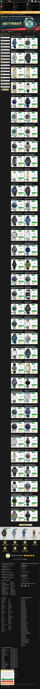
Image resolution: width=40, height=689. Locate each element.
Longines (9, 601)
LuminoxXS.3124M (14, 537)
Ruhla (9, 615)
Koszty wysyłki (4, 590)
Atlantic (29, 494)
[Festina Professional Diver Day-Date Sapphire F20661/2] (28, 279)
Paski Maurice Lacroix (5, 668)
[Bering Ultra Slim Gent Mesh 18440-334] (14, 176)
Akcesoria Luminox (4, 649)
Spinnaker (31, 479)
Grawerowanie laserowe (5, 587)
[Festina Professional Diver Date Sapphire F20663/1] (14, 205)
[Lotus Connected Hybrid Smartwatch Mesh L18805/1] (14, 353)
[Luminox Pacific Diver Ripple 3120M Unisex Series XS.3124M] (14, 533)
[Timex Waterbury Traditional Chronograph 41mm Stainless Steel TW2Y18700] (28, 338)
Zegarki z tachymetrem (24, 631)
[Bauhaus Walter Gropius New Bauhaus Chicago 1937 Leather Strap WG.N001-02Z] (28, 516)
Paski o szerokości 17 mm (14, 658)
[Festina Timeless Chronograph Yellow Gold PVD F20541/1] (28, 368)
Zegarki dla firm (13, 591)
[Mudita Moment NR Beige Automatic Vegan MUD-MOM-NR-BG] (14, 457)
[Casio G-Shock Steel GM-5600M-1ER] (28, 294)
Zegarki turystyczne (24, 625)
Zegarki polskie (23, 620)
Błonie (17, 509)
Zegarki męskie (23, 603)
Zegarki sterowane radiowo (25, 622)
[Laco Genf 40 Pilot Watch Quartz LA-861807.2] (28, 442)
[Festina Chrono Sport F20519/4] (28, 191)
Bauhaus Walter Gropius (31, 465)
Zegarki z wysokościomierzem (25, 633)
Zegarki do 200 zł (23, 635)
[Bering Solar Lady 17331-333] (28, 176)
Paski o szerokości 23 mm (14, 663)
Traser (9, 626)
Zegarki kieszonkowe (24, 612)
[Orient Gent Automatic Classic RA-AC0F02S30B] (28, 397)
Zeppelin (9, 630)
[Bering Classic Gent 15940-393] (28, 102)
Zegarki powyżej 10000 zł (24, 643)
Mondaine (9, 608)
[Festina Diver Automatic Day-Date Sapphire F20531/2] (14, 412)
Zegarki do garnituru (24, 609)
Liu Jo (9, 600)
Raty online (12, 588)
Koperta (3, 51)
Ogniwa (3, 660)
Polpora (9, 613)
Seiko (9, 617)
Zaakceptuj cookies (7, 679)
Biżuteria (3, 651)
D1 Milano (3, 617)
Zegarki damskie (23, 602)
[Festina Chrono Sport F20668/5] (14, 117)
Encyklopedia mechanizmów (5, 584)
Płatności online (13, 586)
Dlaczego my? (12, 582)
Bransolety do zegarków (5, 654)
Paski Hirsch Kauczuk (5, 663)
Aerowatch (3, 599)
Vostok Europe (10, 628)
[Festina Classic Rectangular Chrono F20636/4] (14, 161)
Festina (16, 36)
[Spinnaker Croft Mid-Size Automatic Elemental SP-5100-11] (28, 486)
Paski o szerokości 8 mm (14, 649)
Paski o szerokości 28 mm (14, 666)
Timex (30, 140)
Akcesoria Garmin (4, 649)
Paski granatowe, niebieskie (14, 673)
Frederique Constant (4, 624)
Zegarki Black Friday (13, 594)
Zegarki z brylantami (24, 627)
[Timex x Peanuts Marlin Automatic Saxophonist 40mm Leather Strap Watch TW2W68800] (14, 486)
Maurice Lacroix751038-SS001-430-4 (24, 537)
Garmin (3, 625)
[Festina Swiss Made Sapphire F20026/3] (14, 309)
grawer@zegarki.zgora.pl (11, 575)
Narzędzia (3, 658)
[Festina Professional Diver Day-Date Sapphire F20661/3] (14, 294)
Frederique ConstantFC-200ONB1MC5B (34, 537)
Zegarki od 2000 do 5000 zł (25, 641)
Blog (2, 581)
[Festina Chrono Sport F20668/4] (28, 117)
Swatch (9, 621)
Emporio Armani (4, 620)
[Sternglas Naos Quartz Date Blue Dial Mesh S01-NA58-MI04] (28, 250)
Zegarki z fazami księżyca (24, 629)
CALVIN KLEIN (3, 611)
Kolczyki (3, 656)
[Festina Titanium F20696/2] (14, 58)
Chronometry (23, 600)
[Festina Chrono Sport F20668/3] (14, 132)
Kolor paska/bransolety (5, 82)
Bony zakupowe (4, 652)
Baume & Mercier (4, 608)
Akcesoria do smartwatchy (5, 650)
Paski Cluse (3, 661)
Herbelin (3, 627)
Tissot (9, 625)
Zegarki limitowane (24, 614)
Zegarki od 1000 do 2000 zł (25, 640)
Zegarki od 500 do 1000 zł (24, 639)
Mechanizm (4, 54)
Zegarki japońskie (23, 611)
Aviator (3, 603)
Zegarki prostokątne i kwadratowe (24, 621)
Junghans (3, 631)
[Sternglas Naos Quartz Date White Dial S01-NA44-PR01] (28, 324)
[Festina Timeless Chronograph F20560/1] (14, 235)
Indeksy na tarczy (4, 85)
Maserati (9, 605)
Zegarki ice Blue (23, 605)
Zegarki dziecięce (23, 610)
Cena (3, 42)
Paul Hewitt (10, 612)
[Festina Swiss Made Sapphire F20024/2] (28, 235)
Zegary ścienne (23, 644)
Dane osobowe (4, 583)
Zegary (22, 643)
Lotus (17, 346)
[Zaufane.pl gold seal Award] (8, 555)
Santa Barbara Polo (11, 616)
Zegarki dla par (23, 604)
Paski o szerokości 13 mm (14, 654)
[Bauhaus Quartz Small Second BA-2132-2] (28, 383)
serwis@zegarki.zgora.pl (11, 572)
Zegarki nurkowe (23, 619)
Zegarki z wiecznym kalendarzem (25, 632)
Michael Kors (10, 607)
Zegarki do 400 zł (23, 637)
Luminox (9, 604)
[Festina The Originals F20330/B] (28, 309)
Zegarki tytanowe (23, 626)
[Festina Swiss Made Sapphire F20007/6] (14, 43)
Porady (11, 587)
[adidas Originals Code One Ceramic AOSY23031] (14, 265)
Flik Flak (3, 622)
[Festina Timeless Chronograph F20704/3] (28, 132)
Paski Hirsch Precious (5, 665)
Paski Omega (3, 669)
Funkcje (3, 57)
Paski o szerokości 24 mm (14, 664)
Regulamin (12, 589)
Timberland (10, 623)
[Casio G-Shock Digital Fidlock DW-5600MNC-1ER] (28, 58)
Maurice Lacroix (10, 606)
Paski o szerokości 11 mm (14, 652)
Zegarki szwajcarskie (24, 624)
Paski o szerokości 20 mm (14, 660)
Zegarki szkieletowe (24, 623)
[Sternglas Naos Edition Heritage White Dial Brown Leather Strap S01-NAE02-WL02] (14, 397)
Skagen (9, 619)
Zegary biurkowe (23, 645)
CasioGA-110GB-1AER (4, 537)
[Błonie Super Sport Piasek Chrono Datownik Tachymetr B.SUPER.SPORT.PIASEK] (14, 516)
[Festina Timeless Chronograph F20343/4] (28, 43)
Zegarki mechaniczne (24, 616)
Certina (3, 614)
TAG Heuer (9, 622)
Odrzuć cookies (7, 681)
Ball (2, 604)
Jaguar (3, 629)
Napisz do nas (12, 583)
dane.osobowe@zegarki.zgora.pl (6, 685)
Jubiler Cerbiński (4, 630)
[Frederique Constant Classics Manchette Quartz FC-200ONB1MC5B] (34, 533)
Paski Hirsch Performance (5, 664)
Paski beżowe (12, 668)
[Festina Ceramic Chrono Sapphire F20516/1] (14, 338)
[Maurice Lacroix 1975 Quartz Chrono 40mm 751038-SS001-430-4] (24, 533)
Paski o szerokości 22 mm (14, 662)
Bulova (3, 610)
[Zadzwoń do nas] (38, 1)
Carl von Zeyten (4, 612)
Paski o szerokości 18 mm (14, 659)
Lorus (9, 602)
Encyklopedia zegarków (5, 585)
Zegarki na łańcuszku (24, 617)
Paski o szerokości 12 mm (14, 653)
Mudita (17, 450)
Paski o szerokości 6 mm (14, 649)
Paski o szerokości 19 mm (14, 660)
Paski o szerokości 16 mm (14, 657)
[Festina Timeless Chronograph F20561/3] (28, 220)
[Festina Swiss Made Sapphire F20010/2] (28, 87)
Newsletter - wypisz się (5, 592)
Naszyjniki (3, 659)
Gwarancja (3, 586)
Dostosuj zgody (7, 683)
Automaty (22, 599)
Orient (30, 391)
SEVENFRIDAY (10, 618)
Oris (9, 610)
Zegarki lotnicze (23, 615)
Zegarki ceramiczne (24, 608)
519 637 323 (5, 572)
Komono (3, 631)
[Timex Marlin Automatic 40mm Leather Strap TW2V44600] (14, 368)
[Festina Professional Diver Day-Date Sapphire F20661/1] (14, 279)
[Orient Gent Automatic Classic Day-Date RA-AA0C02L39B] (28, 427)
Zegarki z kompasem (24, 630)
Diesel (2, 618)
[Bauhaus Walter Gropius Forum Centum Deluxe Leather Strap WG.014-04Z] (28, 471)
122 (31, 522)
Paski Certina (3, 660)
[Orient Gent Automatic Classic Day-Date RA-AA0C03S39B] (14, 442)
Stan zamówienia (13, 591)
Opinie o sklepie (13, 585)
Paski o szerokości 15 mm (14, 656)
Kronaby (9, 598)
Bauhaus (30, 376)
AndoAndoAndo (4, 601)
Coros (2, 616)
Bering (28, 95)
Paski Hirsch (3, 662)
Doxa (2, 619)
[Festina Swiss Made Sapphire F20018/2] (14, 102)
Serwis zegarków (13, 590)
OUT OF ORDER (10, 611)
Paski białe (12, 669)
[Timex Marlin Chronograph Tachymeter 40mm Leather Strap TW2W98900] (28, 146)
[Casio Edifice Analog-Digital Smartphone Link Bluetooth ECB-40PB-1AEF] (28, 161)
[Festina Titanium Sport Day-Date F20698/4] (14, 146)
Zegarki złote (23, 634)
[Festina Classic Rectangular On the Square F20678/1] (14, 73)
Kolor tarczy (4, 79)
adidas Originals (17, 258)
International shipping (5, 589)
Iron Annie (16, 317)
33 (22, 522)
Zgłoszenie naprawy (4, 594)
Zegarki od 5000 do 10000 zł (25, 642)
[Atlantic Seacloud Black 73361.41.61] (28, 501)
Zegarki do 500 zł (23, 638)
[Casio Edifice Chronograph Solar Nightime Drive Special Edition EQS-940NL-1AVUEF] (28, 353)
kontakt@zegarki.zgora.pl (11, 565)
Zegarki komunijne (13, 593)
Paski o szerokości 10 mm (14, 651)
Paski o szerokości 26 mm (14, 665)
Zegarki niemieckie (23, 618)
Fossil (2, 623)
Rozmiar (3, 60)
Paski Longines (4, 666)
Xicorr (9, 629)
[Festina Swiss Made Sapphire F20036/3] (28, 457)
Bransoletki (3, 653)
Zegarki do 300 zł (23, 636)
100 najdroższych (23, 598)
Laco (31, 435)
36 (27, 522)
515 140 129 (5, 567)
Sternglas (31, 243)
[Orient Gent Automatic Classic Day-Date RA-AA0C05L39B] (28, 412)
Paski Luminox (4, 667)
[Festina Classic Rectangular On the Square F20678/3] (14, 87)
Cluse (2, 615)
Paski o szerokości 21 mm (14, 661)
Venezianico (10, 627)
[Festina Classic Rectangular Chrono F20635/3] (28, 205)
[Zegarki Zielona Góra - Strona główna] (9, 1)
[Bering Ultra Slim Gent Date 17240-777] (14, 250)
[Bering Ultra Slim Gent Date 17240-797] (14, 383)
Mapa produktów (4, 591)
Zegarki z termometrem (24, 631)
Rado (9, 614)
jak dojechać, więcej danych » (24, 571)
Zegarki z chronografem (24, 628)
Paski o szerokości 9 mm (14, 650)
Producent (3, 36)
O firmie (12, 584)
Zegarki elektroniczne (24, 610)
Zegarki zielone (23, 606)
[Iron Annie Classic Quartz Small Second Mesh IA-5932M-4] (14, 324)
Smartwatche (23, 601)
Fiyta (2, 621)
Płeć (3, 39)
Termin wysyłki (4, 45)
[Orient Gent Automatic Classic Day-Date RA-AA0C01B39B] (14, 427)
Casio (30, 51)
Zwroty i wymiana (13, 592)
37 (28, 522)
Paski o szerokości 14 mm (14, 655)
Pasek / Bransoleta (5, 48)
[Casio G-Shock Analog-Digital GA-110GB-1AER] (4, 533)
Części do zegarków (4, 582)
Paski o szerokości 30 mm (14, 667)
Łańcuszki (3, 657)
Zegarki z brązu (23, 607)
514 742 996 (5, 570)
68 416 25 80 (24, 570)
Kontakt (12, 581)
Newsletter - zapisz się (5, 591)
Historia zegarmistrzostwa (5, 588)
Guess (2, 626)
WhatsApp (6, 577)
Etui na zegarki (4, 655)
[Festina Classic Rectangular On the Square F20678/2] (28, 73)
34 (23, 522)
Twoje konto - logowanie (5, 593)
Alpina (2, 600)
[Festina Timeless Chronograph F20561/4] (14, 220)
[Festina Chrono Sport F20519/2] (14, 191)
